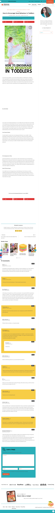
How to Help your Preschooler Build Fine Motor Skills (31, 254)
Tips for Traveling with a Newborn (30, 236)
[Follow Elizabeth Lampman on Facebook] (16, 231)
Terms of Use (18, 506)
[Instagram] (43, 1)
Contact (32, 1)
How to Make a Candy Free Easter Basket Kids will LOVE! (9, 237)
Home (29, 4)
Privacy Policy (23, 506)
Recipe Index (34, 4)
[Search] (51, 32)
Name (4, 468)
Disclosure (13, 506)
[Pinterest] (45, 1)
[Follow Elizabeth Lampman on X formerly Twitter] (17, 231)
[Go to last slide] (1, 250)
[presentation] (4, 248)
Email (20, 468)
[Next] (35, 250)
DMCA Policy (14, 508)
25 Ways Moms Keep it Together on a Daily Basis (4, 254)
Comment (5, 455)
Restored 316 (52, 507)
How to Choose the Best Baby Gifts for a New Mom (13, 254)
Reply (33, 263)
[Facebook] (41, 1)
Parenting (18, 11)
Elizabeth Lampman (12, 15)
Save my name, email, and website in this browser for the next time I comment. (16, 471)
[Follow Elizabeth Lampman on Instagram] (19, 231)
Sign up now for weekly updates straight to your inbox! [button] (33, 498)
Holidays (39, 4)
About (29, 1)
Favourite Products (37, 1)
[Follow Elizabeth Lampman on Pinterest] (21, 231)
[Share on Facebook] (1, 254)
